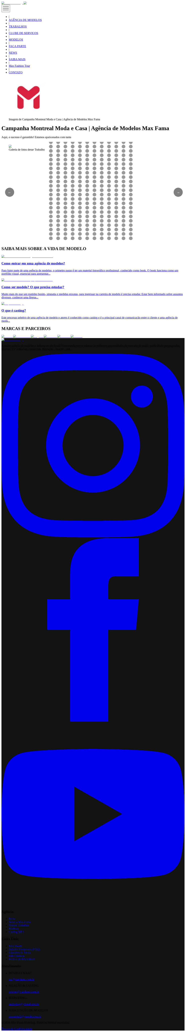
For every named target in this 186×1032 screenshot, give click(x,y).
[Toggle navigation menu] (5, 8)
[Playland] (37, 336)
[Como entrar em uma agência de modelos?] (27, 256)
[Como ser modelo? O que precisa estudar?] (27, 279)
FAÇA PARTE (17, 46)
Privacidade (25, 1028)
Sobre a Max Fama (20, 922)
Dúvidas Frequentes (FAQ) (24, 949)
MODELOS (16, 39)
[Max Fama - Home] (12, 3)
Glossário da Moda (20, 952)
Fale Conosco (17, 955)
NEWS (13, 52)
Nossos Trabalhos (19, 925)
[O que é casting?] (12, 303)
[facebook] (93, 720)
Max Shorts (15, 946)
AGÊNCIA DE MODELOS (25, 19)
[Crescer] (7, 336)
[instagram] (93, 536)
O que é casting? (13, 310)
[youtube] (93, 904)
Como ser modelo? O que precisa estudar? (32, 287)
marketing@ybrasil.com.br (24, 1004)
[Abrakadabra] (22, 336)
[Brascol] (76, 336)
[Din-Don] (64, 336)
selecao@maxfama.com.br (24, 991)
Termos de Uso (10, 1028)
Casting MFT (16, 931)
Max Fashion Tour (19, 65)
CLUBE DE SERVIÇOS (23, 33)
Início (12, 918)
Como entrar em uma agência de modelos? (33, 263)
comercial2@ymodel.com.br (25, 1016)
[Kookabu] (50, 336)
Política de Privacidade (22, 959)
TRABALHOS (18, 26)
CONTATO (16, 72)
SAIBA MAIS (17, 59)
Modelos (14, 928)
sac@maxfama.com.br (21, 979)
